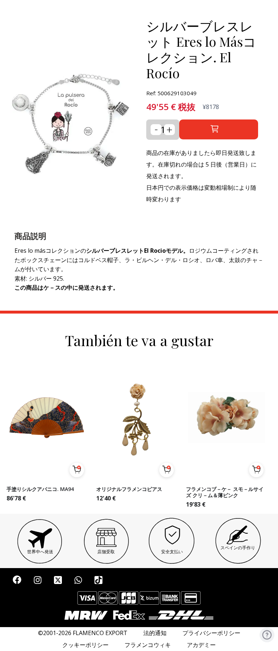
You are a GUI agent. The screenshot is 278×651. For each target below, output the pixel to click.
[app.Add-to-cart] (77, 470)
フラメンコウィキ (148, 645)
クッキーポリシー (85, 645)
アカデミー (201, 645)
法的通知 (155, 633)
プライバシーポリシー (211, 633)
